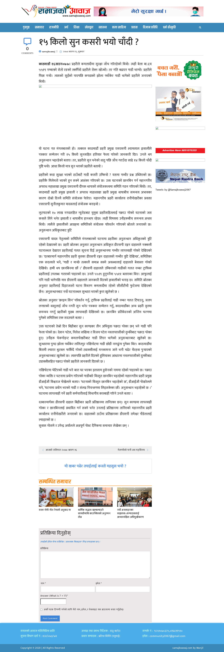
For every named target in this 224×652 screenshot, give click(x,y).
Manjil (199, 648)
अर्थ (66, 27)
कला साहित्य (119, 27)
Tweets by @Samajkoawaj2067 (173, 190)
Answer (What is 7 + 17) (54, 596)
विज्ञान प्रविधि (150, 27)
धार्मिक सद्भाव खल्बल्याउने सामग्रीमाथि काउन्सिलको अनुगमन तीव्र (94, 513)
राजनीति (54, 27)
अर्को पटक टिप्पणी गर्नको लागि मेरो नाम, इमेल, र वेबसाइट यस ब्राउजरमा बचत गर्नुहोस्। (84, 609)
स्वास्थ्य (103, 27)
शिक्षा (77, 27)
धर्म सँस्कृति (169, 27)
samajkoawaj (48, 51)
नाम (43, 583)
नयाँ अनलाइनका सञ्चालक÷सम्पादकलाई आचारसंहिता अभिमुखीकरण (130, 513)
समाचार (39, 27)
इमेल (99, 583)
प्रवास (134, 27)
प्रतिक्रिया (44, 548)
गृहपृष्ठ (26, 27)
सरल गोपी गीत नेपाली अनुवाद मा (55, 510)
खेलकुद (89, 27)
